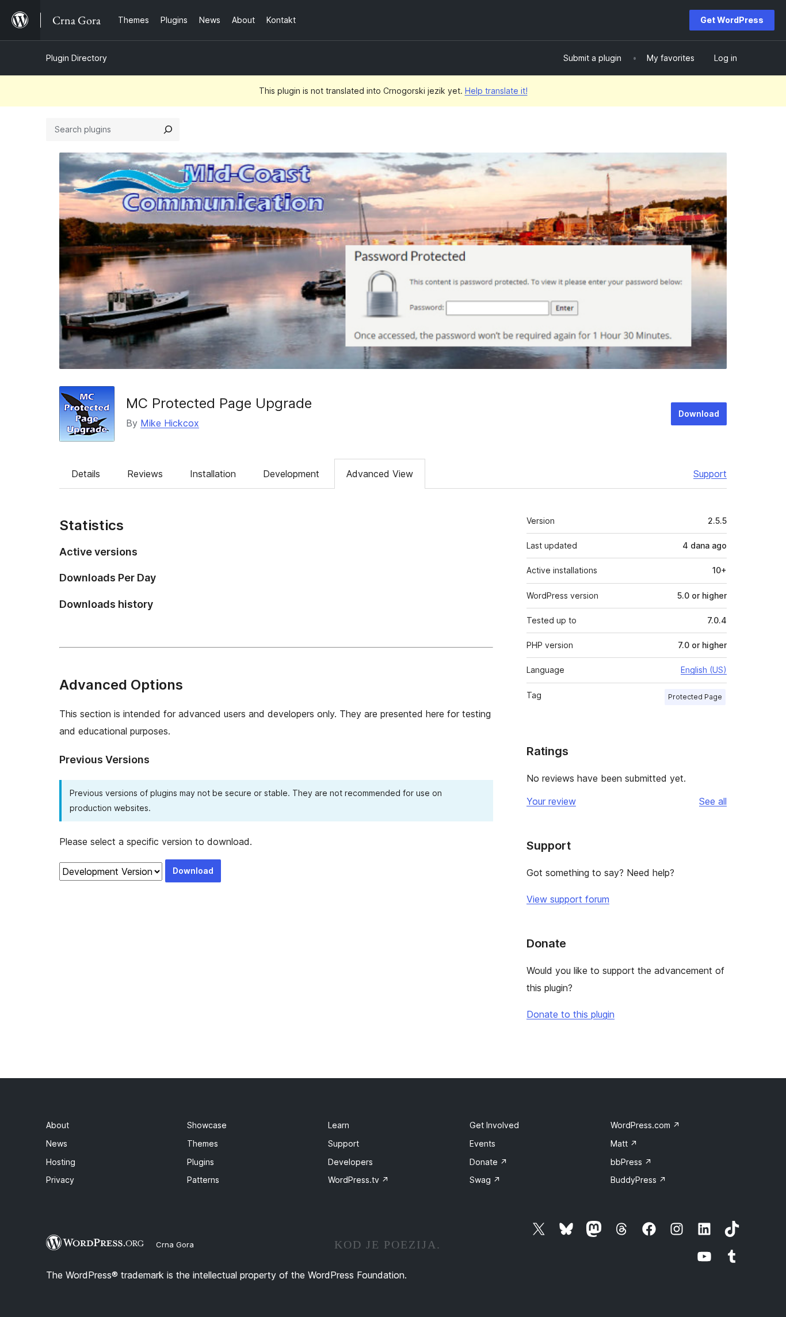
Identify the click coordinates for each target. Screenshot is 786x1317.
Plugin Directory (76, 58)
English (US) (704, 670)
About (57, 1125)
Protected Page (695, 696)
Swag (485, 1180)
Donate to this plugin (570, 1014)
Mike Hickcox (169, 423)
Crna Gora (175, 1244)
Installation (213, 473)
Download (698, 413)
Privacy (60, 1180)
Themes (202, 1143)
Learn (338, 1125)
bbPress (631, 1162)
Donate (489, 1162)
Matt (624, 1143)
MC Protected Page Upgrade (219, 403)
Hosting (60, 1162)
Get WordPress (732, 20)
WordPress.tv (358, 1180)
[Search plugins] (168, 129)
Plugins (200, 1162)
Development (291, 473)
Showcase (207, 1125)
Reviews (145, 473)
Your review (551, 801)
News (56, 1143)
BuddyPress (638, 1180)
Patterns (203, 1180)
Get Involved (494, 1125)
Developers (350, 1162)
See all (713, 801)
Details (85, 473)
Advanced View (379, 473)
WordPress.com (645, 1125)
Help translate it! (496, 91)
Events (482, 1143)
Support (710, 473)
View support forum (567, 899)
